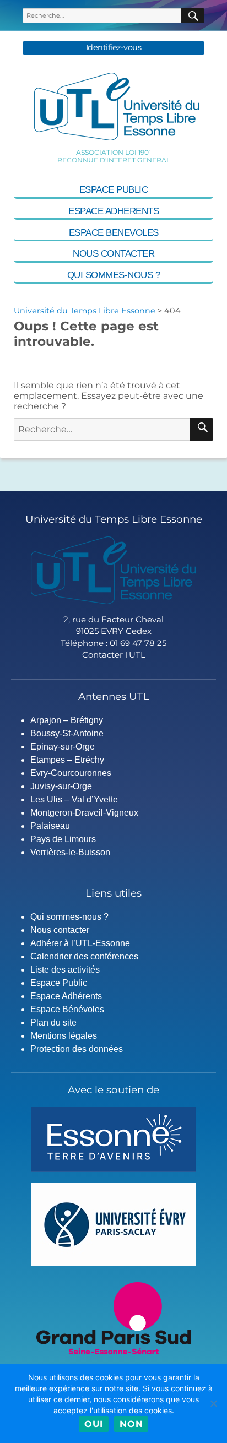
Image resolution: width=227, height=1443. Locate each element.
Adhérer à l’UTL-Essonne (80, 943)
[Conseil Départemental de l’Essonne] (113, 1138)
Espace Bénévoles (67, 1009)
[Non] (213, 1403)
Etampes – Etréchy (67, 759)
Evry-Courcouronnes (70, 773)
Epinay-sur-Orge (62, 746)
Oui (93, 1424)
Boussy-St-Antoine (67, 733)
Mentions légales (63, 1035)
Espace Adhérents (66, 996)
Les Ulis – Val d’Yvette (74, 799)
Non (131, 1424)
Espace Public (113, 190)
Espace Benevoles (114, 232)
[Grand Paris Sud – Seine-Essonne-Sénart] (113, 1317)
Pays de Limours (63, 839)
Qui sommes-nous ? (113, 275)
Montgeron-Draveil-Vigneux (84, 812)
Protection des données (76, 1049)
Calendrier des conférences (84, 956)
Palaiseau (50, 826)
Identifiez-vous (114, 47)
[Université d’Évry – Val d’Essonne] (113, 1224)
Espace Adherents (113, 211)
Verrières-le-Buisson (70, 852)
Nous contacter (113, 253)
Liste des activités (65, 969)
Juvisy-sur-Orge (61, 786)
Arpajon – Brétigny (66, 720)
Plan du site (53, 1022)
